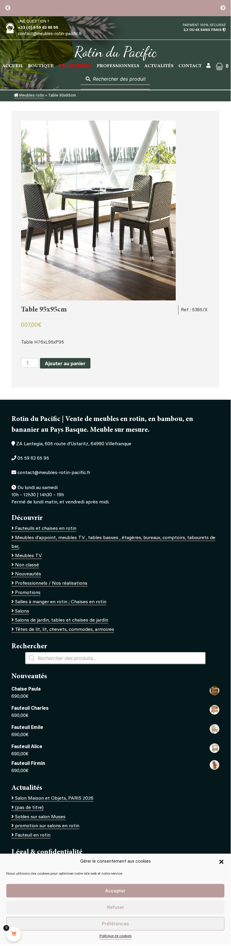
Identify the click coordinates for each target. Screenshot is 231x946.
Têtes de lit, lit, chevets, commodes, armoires (64, 629)
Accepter (115, 891)
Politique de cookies (115, 936)
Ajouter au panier (65, 363)
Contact (190, 66)
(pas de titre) (29, 807)
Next (223, 8)
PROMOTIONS (75, 66)
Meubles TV (28, 556)
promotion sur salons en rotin (47, 826)
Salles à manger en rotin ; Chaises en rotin (60, 602)
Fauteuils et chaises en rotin (45, 528)
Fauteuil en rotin (32, 835)
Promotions (28, 592)
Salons (22, 611)
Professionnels (118, 66)
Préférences (115, 924)
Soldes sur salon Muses (40, 817)
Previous (8, 8)
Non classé (27, 565)
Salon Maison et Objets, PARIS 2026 (54, 798)
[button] (221, 862)
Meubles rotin (31, 96)
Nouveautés (28, 574)
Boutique (41, 66)
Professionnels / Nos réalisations (51, 583)
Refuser (115, 907)
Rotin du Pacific (115, 52)
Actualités (159, 66)
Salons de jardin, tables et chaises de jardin (61, 620)
